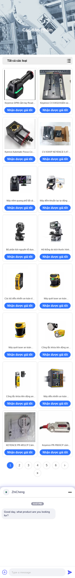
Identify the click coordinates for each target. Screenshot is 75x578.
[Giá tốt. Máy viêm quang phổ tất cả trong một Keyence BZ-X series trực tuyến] (19, 182)
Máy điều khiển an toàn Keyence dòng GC (55, 396)
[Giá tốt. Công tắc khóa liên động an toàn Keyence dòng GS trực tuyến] (19, 378)
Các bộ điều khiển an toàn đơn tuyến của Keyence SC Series (20, 298)
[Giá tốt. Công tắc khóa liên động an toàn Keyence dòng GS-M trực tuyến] (55, 329)
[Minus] (70, 492)
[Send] (70, 572)
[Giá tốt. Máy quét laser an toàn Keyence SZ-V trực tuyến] (55, 280)
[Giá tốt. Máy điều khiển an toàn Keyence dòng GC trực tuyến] (55, 378)
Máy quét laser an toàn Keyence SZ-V (55, 298)
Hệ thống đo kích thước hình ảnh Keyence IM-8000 (55, 249)
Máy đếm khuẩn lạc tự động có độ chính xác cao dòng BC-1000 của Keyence (55, 200)
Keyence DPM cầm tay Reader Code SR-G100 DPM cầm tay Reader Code (20, 103)
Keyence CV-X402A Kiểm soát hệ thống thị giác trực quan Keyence (55, 103)
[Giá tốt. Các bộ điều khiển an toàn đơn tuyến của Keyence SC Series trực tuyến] (19, 280)
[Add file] (4, 572)
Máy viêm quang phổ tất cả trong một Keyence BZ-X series (20, 200)
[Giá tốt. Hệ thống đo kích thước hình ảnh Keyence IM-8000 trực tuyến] (55, 231)
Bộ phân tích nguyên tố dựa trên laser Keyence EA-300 (19, 249)
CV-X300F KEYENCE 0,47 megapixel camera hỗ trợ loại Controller (55, 152)
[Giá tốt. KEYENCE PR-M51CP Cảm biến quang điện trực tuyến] (19, 427)
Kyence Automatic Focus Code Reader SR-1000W (20, 152)
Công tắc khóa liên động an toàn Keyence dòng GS (19, 396)
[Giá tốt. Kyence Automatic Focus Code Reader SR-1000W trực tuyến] (19, 133)
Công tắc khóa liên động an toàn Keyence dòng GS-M (55, 347)
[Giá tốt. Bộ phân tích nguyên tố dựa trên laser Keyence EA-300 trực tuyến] (19, 231)
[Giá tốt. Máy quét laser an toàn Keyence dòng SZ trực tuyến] (19, 329)
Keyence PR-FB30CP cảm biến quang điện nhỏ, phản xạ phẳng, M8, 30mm (55, 445)
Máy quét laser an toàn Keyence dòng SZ (20, 347)
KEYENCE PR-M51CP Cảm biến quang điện (20, 445)
